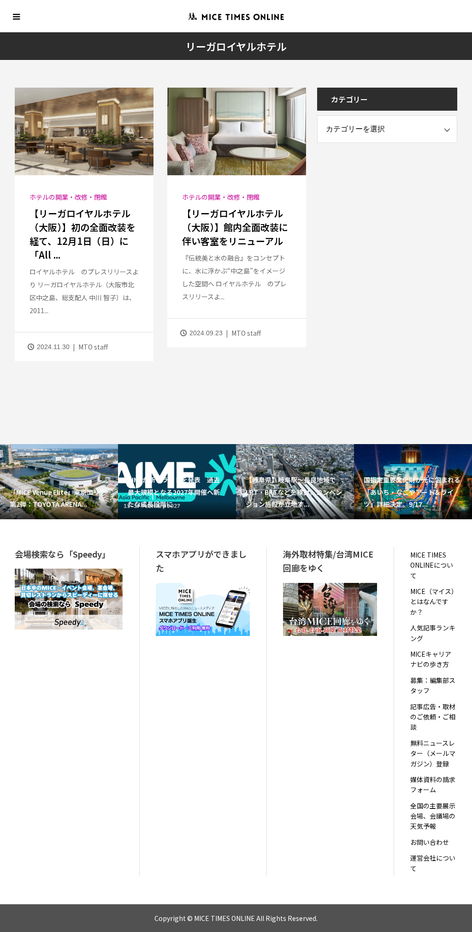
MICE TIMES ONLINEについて (431, 565)
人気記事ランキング (432, 632)
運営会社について (432, 863)
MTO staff (93, 346)
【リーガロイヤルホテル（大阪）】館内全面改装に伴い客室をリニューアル (235, 227)
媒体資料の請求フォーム (432, 784)
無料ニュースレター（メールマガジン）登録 (432, 753)
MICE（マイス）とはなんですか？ (432, 602)
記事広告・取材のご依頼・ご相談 (432, 717)
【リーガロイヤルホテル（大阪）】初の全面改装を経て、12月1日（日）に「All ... (83, 234)
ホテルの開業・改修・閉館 (68, 197)
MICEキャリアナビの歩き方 (430, 659)
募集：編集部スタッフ (432, 685)
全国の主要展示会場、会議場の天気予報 (432, 816)
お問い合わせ (429, 842)
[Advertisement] (386, 214)
